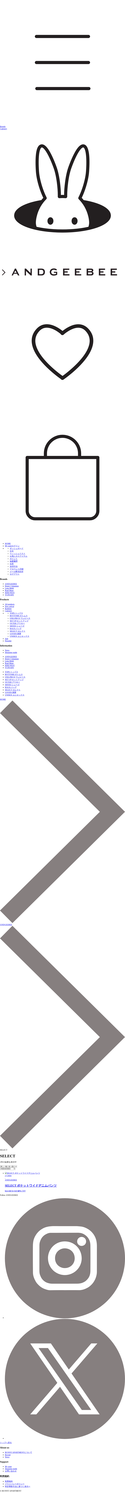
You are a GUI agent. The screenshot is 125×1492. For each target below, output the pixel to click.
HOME (8, 544)
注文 (12, 551)
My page (8, 1467)
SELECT (17, 631)
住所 (12, 564)
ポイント (14, 559)
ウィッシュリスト (17, 554)
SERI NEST (10, 593)
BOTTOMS (19, 616)
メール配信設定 (16, 571)
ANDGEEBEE (11, 584)
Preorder (8, 641)
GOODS (15, 634)
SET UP (19, 621)
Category (3, 129)
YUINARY (9, 595)
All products (9, 604)
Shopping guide (11, 652)
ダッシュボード (16, 548)
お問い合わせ (11, 1471)
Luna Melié (9, 588)
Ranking (8, 609)
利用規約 (9, 1481)
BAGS (15, 628)
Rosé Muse (9, 590)
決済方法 (14, 566)
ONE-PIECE (20, 618)
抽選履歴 (14, 561)
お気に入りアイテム (18, 556)
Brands (2, 127)
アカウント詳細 (16, 569)
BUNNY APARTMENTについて (18, 1452)
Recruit (7, 1455)
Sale (6, 639)
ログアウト (15, 574)
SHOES (17, 626)
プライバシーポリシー (14, 1484)
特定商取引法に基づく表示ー (17, 1486)
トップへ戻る (6, 1443)
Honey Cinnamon (12, 586)
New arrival (9, 606)
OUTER (17, 623)
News (7, 650)
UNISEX (19, 636)
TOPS (16, 613)
